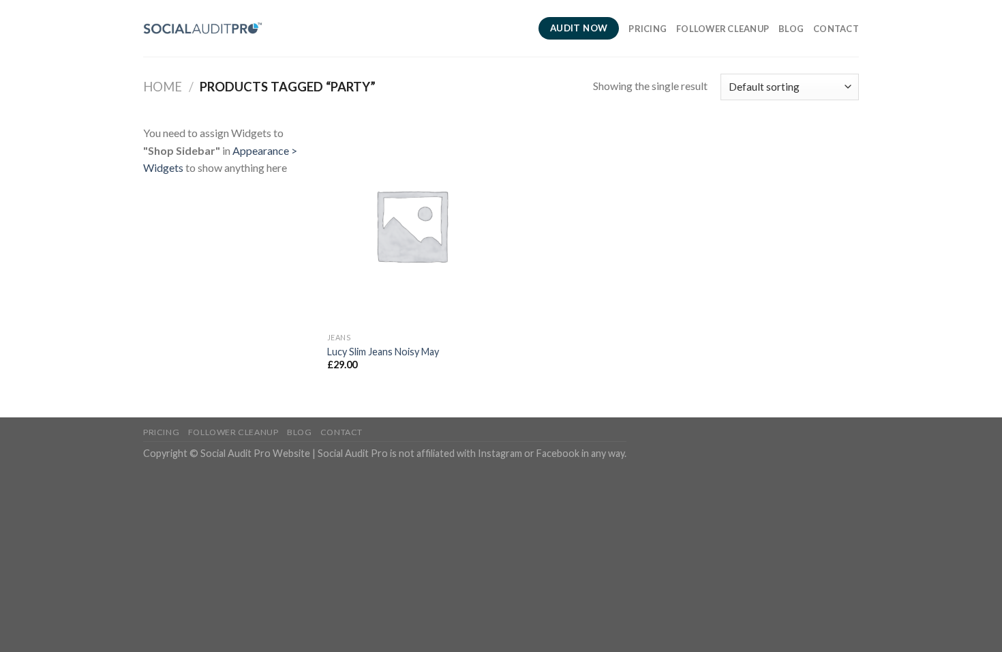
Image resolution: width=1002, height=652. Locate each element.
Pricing (647, 28)
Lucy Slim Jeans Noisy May (383, 351)
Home (162, 86)
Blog (791, 28)
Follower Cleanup (722, 28)
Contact (836, 28)
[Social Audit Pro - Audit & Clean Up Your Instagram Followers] (203, 28)
